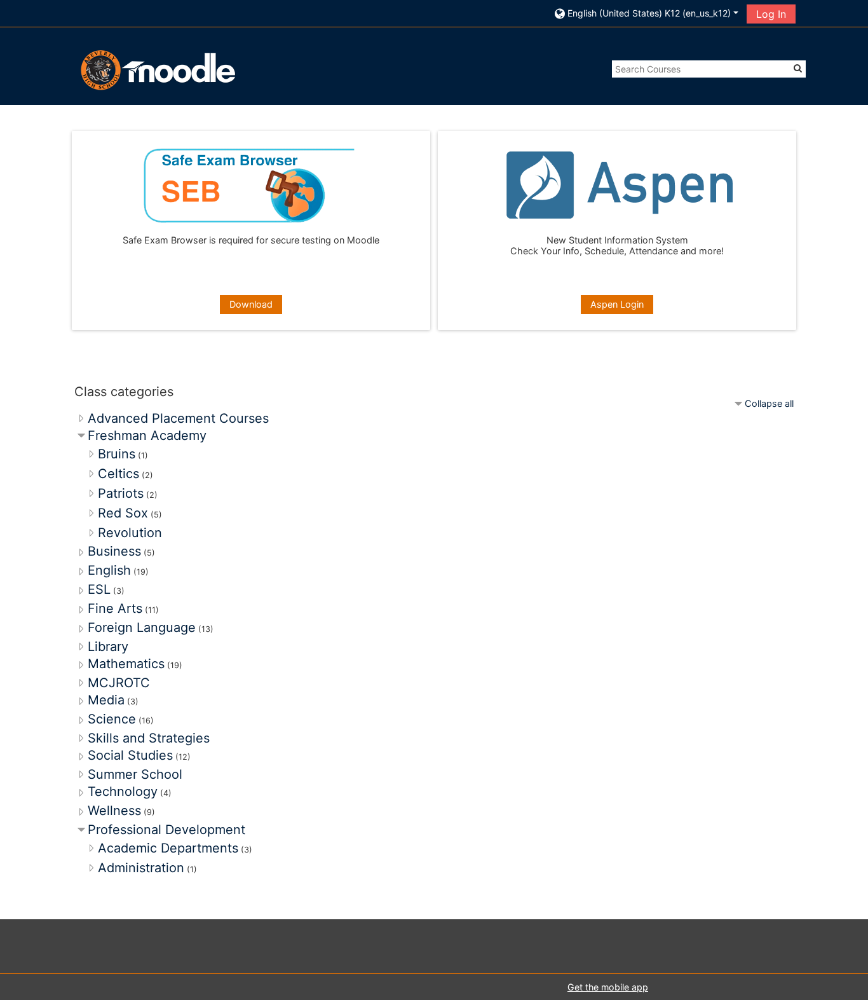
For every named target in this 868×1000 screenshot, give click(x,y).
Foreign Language (142, 627)
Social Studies (130, 755)
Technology (123, 791)
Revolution (130, 532)
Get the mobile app (607, 987)
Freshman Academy (147, 435)
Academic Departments (168, 848)
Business (114, 551)
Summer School (135, 774)
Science (112, 719)
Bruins (116, 454)
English (109, 570)
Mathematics (126, 663)
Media (106, 700)
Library (108, 646)
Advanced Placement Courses (178, 418)
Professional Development (166, 829)
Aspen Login (617, 304)
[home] (156, 69)
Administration (141, 867)
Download (251, 304)
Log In (771, 14)
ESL (99, 589)
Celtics (118, 473)
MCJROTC (119, 682)
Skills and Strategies (149, 738)
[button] (646, 13)
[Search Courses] (797, 68)
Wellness (114, 810)
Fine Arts (115, 608)
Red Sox (123, 513)
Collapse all (769, 403)
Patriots (121, 493)
